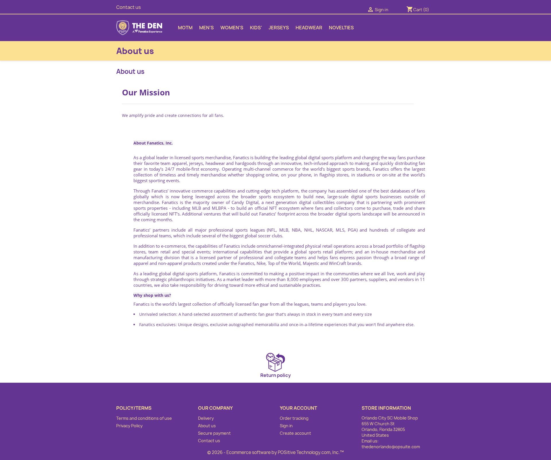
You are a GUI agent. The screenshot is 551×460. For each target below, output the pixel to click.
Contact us (128, 7)
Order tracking (294, 418)
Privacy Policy (129, 425)
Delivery (206, 418)
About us (207, 425)
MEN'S (206, 27)
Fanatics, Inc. (160, 143)
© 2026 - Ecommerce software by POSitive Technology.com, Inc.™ (275, 452)
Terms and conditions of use (144, 418)
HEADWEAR (309, 27)
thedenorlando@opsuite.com (391, 446)
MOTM (185, 27)
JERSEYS (279, 27)
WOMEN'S (231, 27)
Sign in (286, 425)
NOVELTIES (341, 27)
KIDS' (256, 27)
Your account (298, 408)
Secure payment (214, 433)
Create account (295, 433)
